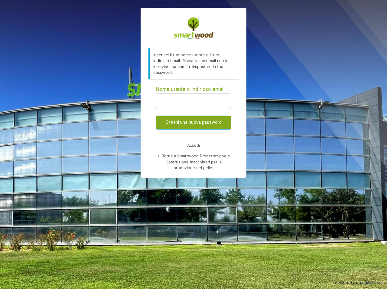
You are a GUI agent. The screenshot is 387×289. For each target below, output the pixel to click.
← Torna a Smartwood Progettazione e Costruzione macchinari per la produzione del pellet (193, 161)
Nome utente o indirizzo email (190, 89)
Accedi (193, 145)
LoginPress (370, 282)
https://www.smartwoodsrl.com (194, 28)
